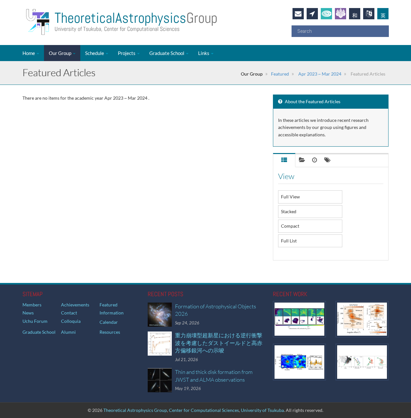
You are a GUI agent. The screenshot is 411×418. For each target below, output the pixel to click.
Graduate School (167, 53)
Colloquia (71, 321)
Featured (280, 74)
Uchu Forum (35, 321)
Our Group (60, 53)
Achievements (75, 304)
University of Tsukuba (262, 410)
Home (29, 53)
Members (31, 304)
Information (112, 312)
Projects (127, 53)
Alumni (68, 332)
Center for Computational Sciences (204, 410)
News (28, 312)
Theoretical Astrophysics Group (135, 410)
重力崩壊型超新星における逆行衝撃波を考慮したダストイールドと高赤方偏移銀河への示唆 (218, 343)
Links (204, 53)
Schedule (95, 53)
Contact (69, 312)
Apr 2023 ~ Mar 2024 (319, 74)
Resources (110, 332)
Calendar (109, 322)
